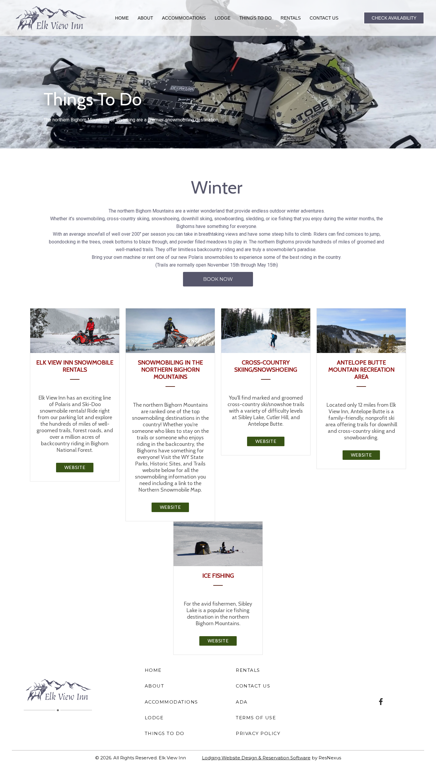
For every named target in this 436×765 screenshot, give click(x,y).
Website (74, 467)
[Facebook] (381, 701)
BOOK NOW (218, 279)
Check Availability (394, 17)
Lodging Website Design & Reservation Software (256, 758)
